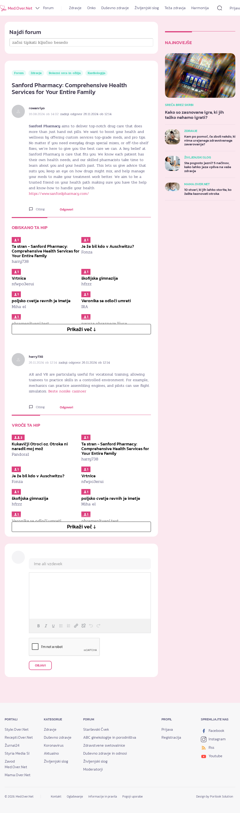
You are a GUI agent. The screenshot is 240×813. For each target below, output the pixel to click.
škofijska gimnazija (99, 278)
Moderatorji (93, 769)
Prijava (167, 729)
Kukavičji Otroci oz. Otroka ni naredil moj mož (40, 446)
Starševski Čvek (96, 729)
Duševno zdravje (115, 8)
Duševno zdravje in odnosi (105, 753)
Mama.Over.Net (17, 775)
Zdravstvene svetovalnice (104, 745)
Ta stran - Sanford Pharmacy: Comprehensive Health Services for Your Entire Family (45, 251)
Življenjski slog (147, 8)
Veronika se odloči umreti (106, 300)
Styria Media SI (17, 753)
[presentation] (38, 626)
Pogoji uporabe (132, 796)
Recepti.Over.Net (19, 737)
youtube (215, 756)
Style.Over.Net (17, 729)
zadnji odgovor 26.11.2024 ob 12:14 (86, 114)
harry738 (36, 356)
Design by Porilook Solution (214, 796)
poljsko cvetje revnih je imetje (41, 300)
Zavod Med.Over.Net (16, 764)
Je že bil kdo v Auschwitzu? (107, 246)
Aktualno (51, 753)
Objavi (40, 665)
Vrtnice (19, 278)
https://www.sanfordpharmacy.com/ (59, 193)
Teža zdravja (175, 8)
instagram (217, 739)
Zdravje (75, 8)
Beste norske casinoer (67, 391)
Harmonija (200, 8)
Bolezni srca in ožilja (65, 73)
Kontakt (56, 796)
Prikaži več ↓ (81, 329)
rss (211, 747)
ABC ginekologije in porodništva (109, 737)
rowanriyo (37, 108)
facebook (216, 730)
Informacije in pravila (102, 796)
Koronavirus (54, 745)
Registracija (171, 737)
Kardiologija (96, 73)
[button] (38, 626)
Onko (91, 8)
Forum (48, 8)
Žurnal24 (12, 745)
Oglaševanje (75, 796)
